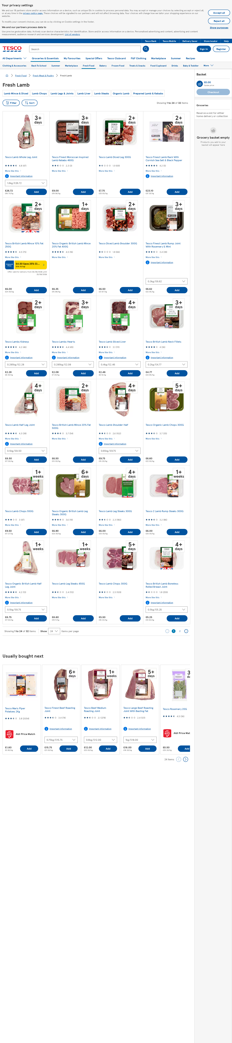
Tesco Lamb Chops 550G (19, 511)
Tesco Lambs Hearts (63, 341)
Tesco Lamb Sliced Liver (112, 341)
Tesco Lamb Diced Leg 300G (115, 157)
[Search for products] (146, 49)
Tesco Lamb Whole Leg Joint (21, 157)
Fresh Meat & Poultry (43, 75)
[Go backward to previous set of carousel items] (178, 759)
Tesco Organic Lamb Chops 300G (165, 425)
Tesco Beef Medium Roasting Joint (95, 709)
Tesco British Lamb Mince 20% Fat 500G (71, 426)
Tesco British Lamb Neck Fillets (163, 341)
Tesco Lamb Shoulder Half (113, 425)
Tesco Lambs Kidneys (17, 341)
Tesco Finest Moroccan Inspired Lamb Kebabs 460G (70, 158)
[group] (22, 709)
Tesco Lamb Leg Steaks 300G (115, 511)
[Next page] (186, 631)
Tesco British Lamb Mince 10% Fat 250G (24, 244)
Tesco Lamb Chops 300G (113, 583)
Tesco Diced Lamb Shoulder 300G (118, 243)
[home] (6, 75)
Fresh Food (21, 75)
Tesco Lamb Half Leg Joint (20, 425)
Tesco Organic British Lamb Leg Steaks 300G (70, 512)
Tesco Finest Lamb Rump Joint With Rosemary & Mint (163, 244)
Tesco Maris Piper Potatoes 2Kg (15, 709)
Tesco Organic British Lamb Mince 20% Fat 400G (71, 244)
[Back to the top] (117, 643)
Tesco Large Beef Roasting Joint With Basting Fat (138, 709)
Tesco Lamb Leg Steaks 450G (68, 583)
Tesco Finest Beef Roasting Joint (60, 709)
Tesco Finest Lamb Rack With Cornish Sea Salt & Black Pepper (164, 158)
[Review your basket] (199, 84)
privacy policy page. (33, 13)
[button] (150, 41)
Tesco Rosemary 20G (175, 709)
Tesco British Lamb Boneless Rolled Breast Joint (162, 585)
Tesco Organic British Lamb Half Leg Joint (23, 585)
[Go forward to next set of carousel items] (185, 759)
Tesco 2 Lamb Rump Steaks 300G (164, 511)
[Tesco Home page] (12, 49)
